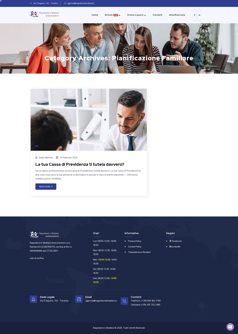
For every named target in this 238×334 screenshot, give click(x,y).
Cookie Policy (134, 246)
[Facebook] (195, 15)
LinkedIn (176, 246)
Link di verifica (37, 258)
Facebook (177, 241)
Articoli (109, 15)
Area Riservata (177, 15)
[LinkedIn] (199, 15)
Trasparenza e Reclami (139, 252)
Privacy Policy (134, 241)
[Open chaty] (230, 327)
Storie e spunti (135, 15)
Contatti (157, 15)
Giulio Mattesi (46, 157)
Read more (45, 186)
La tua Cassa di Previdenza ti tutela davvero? (79, 164)
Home (95, 15)
